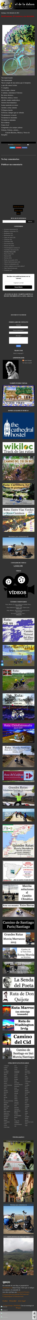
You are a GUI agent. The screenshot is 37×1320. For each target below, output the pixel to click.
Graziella (16, 1104)
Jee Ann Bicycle (18, 1124)
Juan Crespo (28, 360)
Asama (5, 1086)
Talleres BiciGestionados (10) (12, 262)
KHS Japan (27, 1072)
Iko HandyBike (17, 1115)
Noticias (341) (8, 258)
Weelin (26, 1118)
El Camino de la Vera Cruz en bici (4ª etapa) (19, 1141)
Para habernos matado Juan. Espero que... (18, 607)
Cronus (16, 1074)
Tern (26, 1109)
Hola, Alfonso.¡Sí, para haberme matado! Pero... (18, 604)
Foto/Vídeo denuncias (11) (11, 249)
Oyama (26, 1099)
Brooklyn (6, 1118)
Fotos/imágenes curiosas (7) (12, 247)
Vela (26, 1115)
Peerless (27, 1104)
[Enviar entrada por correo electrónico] (28, 144)
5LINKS (5, 1067)
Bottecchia (6, 1113)
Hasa (15, 1105)
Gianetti (16, 1093)
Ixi (14, 1119)
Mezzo (26, 1088)
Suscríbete (19, 287)
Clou (15, 1065)
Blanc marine (7, 1111)
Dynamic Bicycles (18, 1084)
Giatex (15, 1097)
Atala (5, 1088)
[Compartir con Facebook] (20, 151)
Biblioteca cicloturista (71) (11, 231)
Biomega (6, 1108)
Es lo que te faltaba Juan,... (18, 613)
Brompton (6, 1116)
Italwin (15, 1117)
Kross (26, 1080)
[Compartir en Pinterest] (22, 151)
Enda (15, 1088)
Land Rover (27, 1081)
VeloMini (27, 1116)
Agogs (5, 1074)
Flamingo (16, 1090)
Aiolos (5, 1076)
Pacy (26, 1102)
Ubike (26, 1111)
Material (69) (7, 256)
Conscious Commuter (16, 1072)
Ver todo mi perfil (27, 363)
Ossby (26, 1097)
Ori (25, 1095)
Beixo (5, 1094)
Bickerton (6, 1102)
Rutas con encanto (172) (11, 260)
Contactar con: (8, 270)
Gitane (15, 1098)
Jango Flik (16, 1121)
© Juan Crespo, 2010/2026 (11, 1305)
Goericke (16, 1102)
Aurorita (6, 1090)
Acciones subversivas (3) (11, 229)
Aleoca (5, 1081)
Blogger (18, 1308)
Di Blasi (16, 1079)
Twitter (12, 147)
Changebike (7, 1122)
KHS (26, 1069)
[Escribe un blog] (17, 151)
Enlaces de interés (9, 245)
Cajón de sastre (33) (9, 237)
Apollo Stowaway (8, 1085)
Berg (5, 1095)
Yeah (26, 1125)
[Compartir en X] (18, 151)
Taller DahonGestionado (10, 268)
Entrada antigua (18, 210)
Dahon (16, 1075)
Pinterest (18, 147)
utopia (26, 1113)
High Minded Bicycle (17, 1111)
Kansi (26, 1065)
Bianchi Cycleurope (8, 1101)
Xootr (26, 1123)
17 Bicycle (6, 1065)
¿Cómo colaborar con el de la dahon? (14, 266)
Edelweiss (16, 1086)
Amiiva (5, 1083)
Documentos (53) (9, 243)
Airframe (6, 1078)
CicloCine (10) (8, 239)
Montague (27, 1092)
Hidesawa (16, 1109)
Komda (26, 1078)
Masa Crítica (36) (9, 254)
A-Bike (5, 1069)
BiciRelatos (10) (8, 233)
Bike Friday (6, 1106)
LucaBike (27, 1085)
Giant (15, 1095)
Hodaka (16, 1114)
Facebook (24, 147)
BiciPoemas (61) (8, 235)
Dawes (16, 1077)
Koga (26, 1076)
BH (4, 1099)
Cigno (5, 1123)
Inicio (18, 213)
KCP (26, 1067)
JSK (15, 1126)
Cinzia (5, 1125)
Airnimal (6, 1080)
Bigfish (5, 1104)
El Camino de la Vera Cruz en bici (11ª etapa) (18, 1173)
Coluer (16, 1067)
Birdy (5, 1109)
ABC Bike (6, 1072)
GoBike (16, 1100)
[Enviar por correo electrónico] (15, 151)
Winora (26, 1120)
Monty (26, 1094)
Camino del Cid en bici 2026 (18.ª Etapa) (18, 1236)
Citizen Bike (6, 1127)
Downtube (16, 1082)
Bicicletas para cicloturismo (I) (18, 536)
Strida (26, 1108)
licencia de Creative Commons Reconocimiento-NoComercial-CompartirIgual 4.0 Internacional (16, 1294)
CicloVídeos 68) (8, 241)
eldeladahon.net (7, 1288)
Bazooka (6, 1092)
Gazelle (16, 1091)
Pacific (26, 1101)
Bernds (5, 1097)
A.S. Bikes (6, 1071)
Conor (15, 1069)
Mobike (26, 1090)
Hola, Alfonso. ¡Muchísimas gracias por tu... (18, 610)
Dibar (15, 1081)
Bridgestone (7, 1115)
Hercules (16, 1107)
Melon (26, 1086)
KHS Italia (27, 1071)
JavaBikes (16, 1122)
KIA (26, 1074)
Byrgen (5, 1120)
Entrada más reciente (18, 206)
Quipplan (27, 1106)
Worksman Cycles (29, 1122)
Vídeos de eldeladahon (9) (11, 264)
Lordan (26, 1083)
